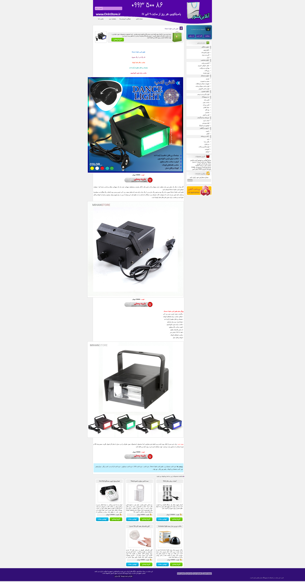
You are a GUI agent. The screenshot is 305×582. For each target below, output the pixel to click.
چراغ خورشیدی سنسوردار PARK (201, 167)
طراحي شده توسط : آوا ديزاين (123, 576)
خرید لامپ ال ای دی (114, 466)
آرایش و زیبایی (205, 63)
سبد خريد (189, 573)
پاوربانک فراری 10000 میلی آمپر (201, 169)
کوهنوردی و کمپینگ (204, 125)
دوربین (207, 78)
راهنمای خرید (112, 19)
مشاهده (207, 36)
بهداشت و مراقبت (204, 68)
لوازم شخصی (205, 60)
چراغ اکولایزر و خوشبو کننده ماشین (200, 160)
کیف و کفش (206, 115)
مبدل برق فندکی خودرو (204, 164)
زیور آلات (206, 70)
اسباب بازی (206, 120)
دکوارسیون (206, 50)
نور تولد (155, 469)
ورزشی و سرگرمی (203, 117)
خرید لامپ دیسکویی (127, 466)
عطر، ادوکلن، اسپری (203, 65)
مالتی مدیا (206, 141)
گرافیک (207, 151)
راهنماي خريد (197, 573)
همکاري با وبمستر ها (125, 19)
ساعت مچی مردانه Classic (203, 165)
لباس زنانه (206, 100)
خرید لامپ (146, 466)
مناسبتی (207, 112)
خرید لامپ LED (137, 466)
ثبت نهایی (191, 36)
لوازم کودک (206, 73)
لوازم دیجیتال (205, 76)
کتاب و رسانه (205, 136)
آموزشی (207, 149)
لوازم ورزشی (205, 123)
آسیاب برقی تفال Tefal (169, 481)
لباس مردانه (206, 105)
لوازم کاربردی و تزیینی (203, 94)
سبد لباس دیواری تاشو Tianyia (139, 481)
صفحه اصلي (139, 19)
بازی (208, 139)
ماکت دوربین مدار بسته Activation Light (169, 526)
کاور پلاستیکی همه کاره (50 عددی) (139, 526)
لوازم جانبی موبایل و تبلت (202, 86)
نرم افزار (206, 144)
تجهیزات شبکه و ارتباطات (202, 83)
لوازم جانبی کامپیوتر (204, 88)
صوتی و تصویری (204, 81)
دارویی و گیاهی (204, 128)
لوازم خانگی (205, 47)
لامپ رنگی (105, 466)
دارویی (207, 131)
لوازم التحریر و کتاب (204, 146)
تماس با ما (101, 19)
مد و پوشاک (205, 97)
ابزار (208, 57)
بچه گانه (207, 110)
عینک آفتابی (206, 107)
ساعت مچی (206, 102)
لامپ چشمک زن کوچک (173, 469)
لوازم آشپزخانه (205, 52)
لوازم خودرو (205, 91)
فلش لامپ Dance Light (156, 466)
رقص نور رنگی (162, 469)
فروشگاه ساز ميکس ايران (260, 577)
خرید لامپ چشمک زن (170, 466)
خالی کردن (199, 36)
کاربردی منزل (205, 55)
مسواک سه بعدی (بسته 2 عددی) (201, 162)
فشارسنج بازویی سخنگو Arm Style (109, 481)
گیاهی (207, 133)
